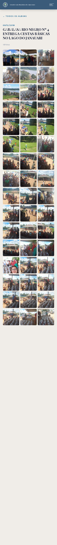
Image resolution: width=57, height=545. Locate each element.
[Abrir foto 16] (11, 144)
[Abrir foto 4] (11, 75)
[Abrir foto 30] (46, 213)
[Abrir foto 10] (11, 109)
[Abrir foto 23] (28, 179)
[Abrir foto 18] (46, 144)
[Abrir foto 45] (46, 300)
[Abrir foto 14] (28, 127)
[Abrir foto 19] (11, 161)
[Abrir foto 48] (46, 317)
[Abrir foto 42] (46, 282)
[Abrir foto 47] (28, 317)
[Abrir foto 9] (46, 92)
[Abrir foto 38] (28, 265)
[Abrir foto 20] (28, 161)
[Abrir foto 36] (46, 248)
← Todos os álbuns (15, 16)
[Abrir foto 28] (11, 213)
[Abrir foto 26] (28, 196)
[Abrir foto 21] (46, 161)
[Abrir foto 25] (11, 196)
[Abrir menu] (51, 5)
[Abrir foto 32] (28, 230)
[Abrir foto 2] (28, 58)
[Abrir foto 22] (11, 179)
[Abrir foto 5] (28, 75)
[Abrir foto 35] (28, 248)
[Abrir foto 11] (28, 109)
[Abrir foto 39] (46, 265)
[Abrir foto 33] (46, 230)
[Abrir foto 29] (28, 213)
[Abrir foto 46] (11, 317)
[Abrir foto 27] (46, 196)
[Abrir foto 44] (28, 300)
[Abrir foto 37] (11, 265)
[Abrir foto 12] (46, 109)
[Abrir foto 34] (11, 248)
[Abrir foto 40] (11, 282)
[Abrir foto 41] (28, 282)
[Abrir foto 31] (11, 230)
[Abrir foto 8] (28, 92)
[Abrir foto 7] (11, 92)
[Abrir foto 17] (28, 144)
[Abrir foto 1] (11, 58)
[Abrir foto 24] (46, 179)
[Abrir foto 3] (46, 58)
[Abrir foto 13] (11, 127)
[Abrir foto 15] (46, 127)
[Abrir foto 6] (46, 75)
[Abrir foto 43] (11, 300)
